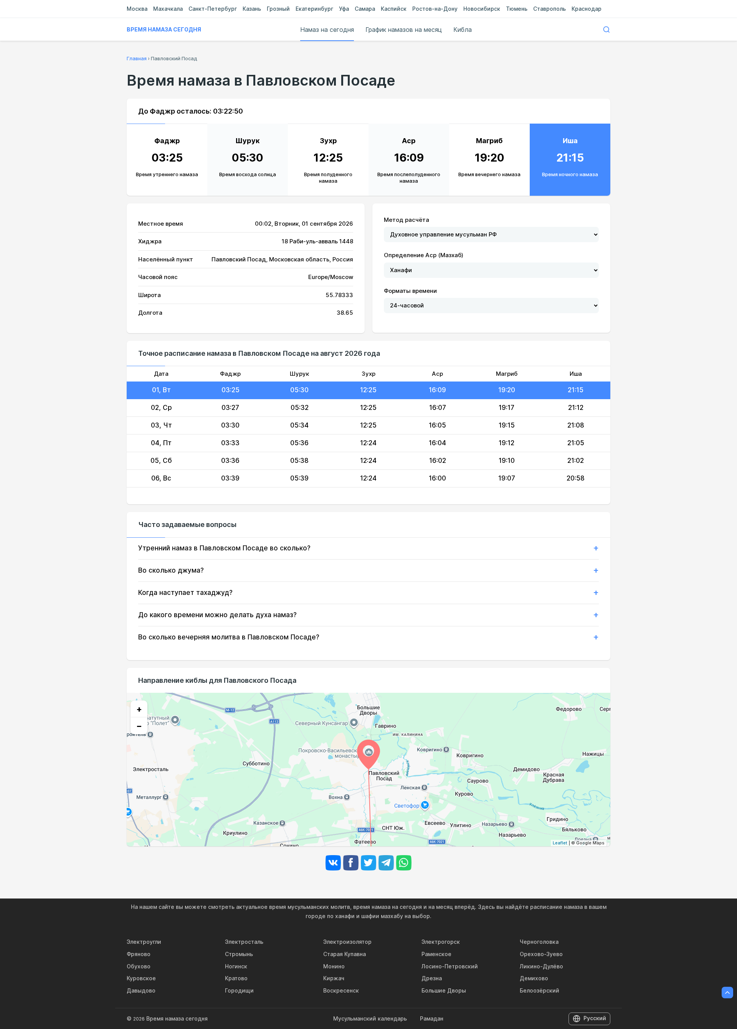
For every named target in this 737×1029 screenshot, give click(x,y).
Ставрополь (549, 8)
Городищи (239, 990)
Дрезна (431, 978)
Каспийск (394, 8)
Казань (252, 8)
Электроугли (144, 941)
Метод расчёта (406, 219)
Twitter (368, 862)
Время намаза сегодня (164, 29)
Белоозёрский (539, 990)
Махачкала (168, 8)
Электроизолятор (347, 941)
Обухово (138, 966)
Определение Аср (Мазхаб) (423, 255)
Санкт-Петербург (212, 8)
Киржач (333, 978)
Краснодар (586, 8)
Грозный (278, 8)
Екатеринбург (314, 8)
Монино (334, 966)
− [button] (139, 726)
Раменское (436, 954)
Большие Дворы (443, 990)
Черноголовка (539, 941)
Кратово (236, 978)
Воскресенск (341, 990)
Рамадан (431, 1018)
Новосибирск (481, 8)
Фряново (138, 954)
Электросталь (244, 941)
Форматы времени (410, 290)
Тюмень (516, 8)
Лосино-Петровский (449, 966)
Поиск (606, 29)
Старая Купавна (344, 954)
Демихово (534, 978)
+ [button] (139, 709)
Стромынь (239, 954)
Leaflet (560, 843)
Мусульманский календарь (370, 1018)
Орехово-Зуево (541, 954)
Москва (137, 8)
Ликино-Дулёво (541, 966)
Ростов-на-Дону (435, 8)
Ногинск (236, 966)
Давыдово (141, 990)
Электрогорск (440, 941)
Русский (594, 1018)
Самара (365, 8)
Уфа (344, 8)
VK (333, 862)
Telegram (386, 862)
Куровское (141, 978)
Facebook (351, 862)
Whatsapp (403, 862)
